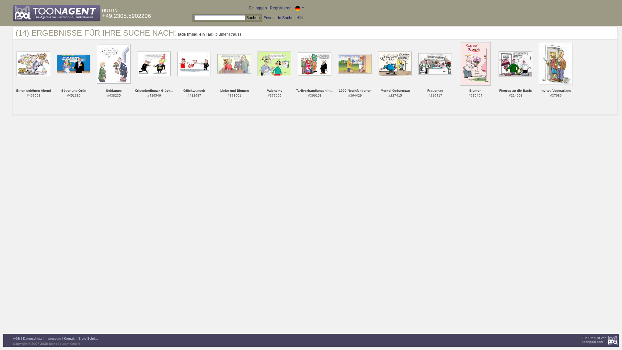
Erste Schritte (88, 338)
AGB (16, 338)
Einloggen (258, 8)
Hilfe (300, 18)
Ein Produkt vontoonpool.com (594, 340)
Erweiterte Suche (278, 18)
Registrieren (281, 8)
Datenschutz (32, 338)
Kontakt (69, 338)
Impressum (53, 338)
